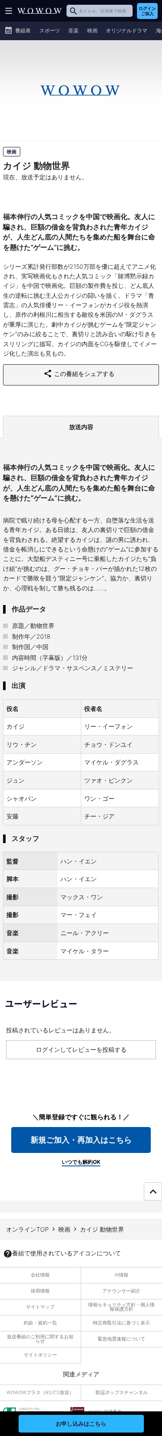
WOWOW (39, 11)
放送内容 (81, 426)
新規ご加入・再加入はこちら (81, 1139)
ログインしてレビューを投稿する (81, 1049)
